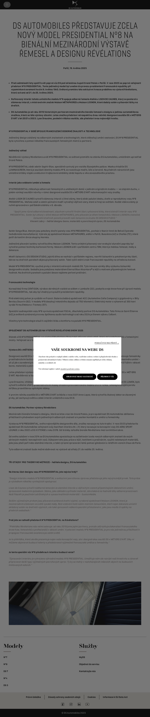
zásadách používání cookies (70, 369)
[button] (107, 343)
